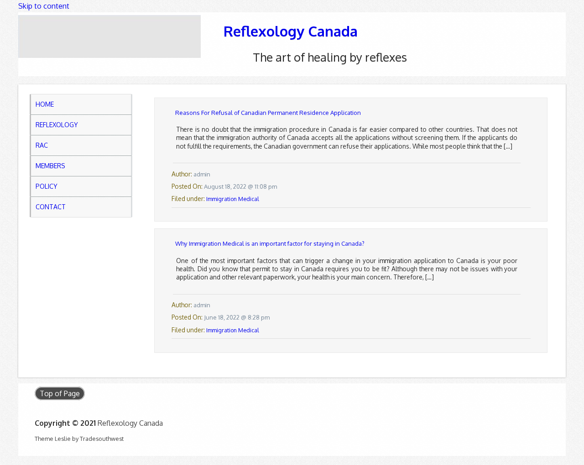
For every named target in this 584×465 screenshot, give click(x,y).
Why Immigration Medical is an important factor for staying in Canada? (270, 243)
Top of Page (60, 393)
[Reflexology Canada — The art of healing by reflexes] (109, 36)
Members (50, 166)
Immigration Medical (232, 198)
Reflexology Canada (291, 31)
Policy (46, 186)
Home (45, 104)
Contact (51, 207)
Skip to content (43, 5)
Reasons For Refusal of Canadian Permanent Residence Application (268, 112)
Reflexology (57, 125)
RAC (42, 145)
